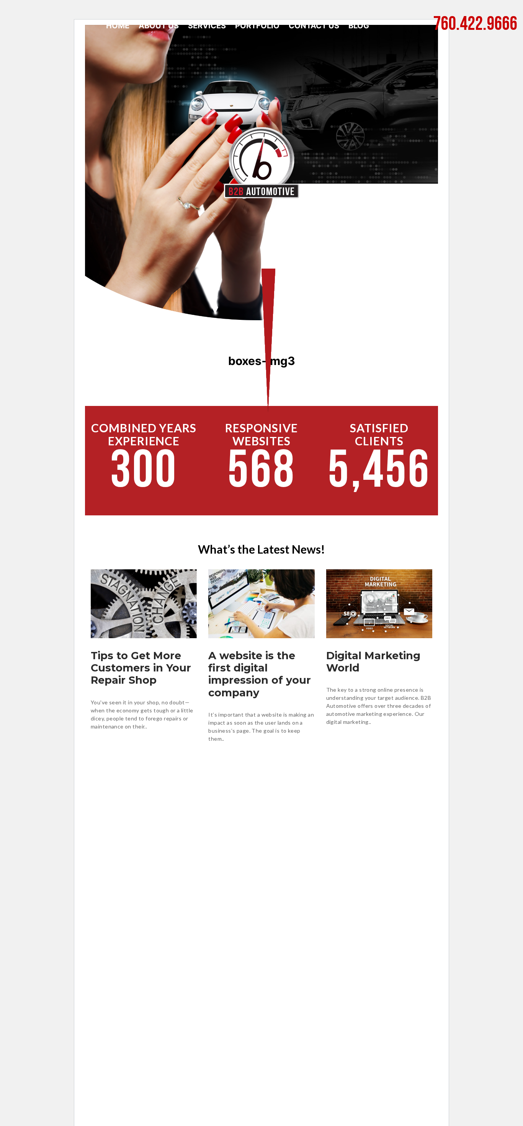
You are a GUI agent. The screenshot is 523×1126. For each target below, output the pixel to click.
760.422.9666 (475, 25)
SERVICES (207, 25)
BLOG (358, 25)
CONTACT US (314, 25)
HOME (117, 25)
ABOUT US (159, 25)
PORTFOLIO (257, 25)
